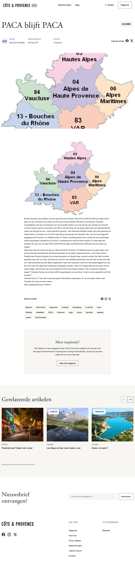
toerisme (89, 312)
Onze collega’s (75, 540)
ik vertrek (89, 307)
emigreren (53, 307)
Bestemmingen (64, 5)
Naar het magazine (67, 363)
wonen (28, 317)
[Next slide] (130, 400)
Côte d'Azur (40, 307)
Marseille (106, 530)
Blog (77, 5)
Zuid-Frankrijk (40, 317)
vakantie (100, 312)
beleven (29, 307)
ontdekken (40, 312)
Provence (61, 312)
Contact (72, 556)
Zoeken (111, 5)
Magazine (125, 5)
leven (99, 307)
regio (71, 312)
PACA (50, 312)
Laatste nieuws (75, 551)
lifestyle (29, 312)
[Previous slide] (124, 400)
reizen (79, 312)
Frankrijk (65, 307)
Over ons (72, 535)
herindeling (77, 307)
